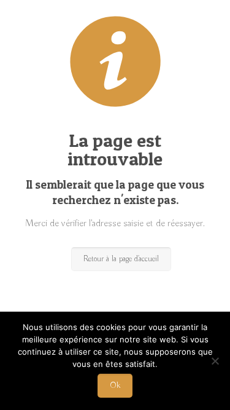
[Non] (215, 361)
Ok (115, 385)
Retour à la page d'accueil (121, 259)
